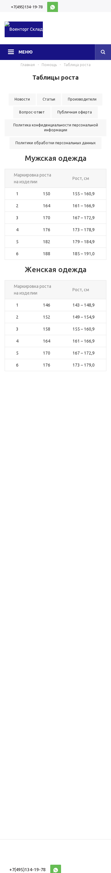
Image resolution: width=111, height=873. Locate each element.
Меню (25, 52)
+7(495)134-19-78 (27, 7)
